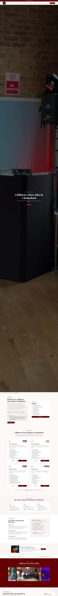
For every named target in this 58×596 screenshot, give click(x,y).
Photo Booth (30, 3)
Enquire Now (29, 204)
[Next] (31, 583)
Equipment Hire (40, 3)
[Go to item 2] (26, 584)
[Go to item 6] (29, 584)
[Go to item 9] (31, 584)
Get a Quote (52, 3)
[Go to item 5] (28, 584)
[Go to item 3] (27, 584)
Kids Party (25, 3)
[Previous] (26, 583)
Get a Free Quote (11, 422)
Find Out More (43, 549)
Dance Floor (35, 3)
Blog (44, 3)
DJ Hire (21, 3)
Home (18, 3)
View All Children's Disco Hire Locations (44, 556)
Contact (47, 3)
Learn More (13, 460)
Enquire (22, 460)
